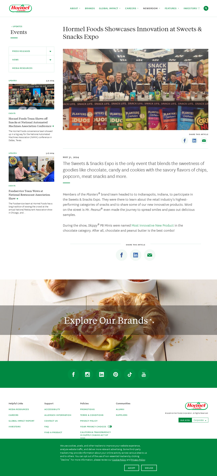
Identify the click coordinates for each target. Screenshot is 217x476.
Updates (13, 80)
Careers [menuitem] (131, 8)
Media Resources (22, 68)
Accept (131, 467)
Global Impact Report (21, 420)
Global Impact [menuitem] (109, 8)
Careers (13, 414)
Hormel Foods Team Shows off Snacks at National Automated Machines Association (30, 122)
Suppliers (121, 414)
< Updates (16, 26)
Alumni (120, 409)
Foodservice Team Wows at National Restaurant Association (29, 194)
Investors (15, 426)
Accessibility (52, 409)
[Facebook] (184, 140)
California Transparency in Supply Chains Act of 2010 (95, 434)
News (15, 59)
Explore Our (107, 320)
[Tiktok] (129, 374)
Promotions (87, 409)
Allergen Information (57, 414)
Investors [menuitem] (191, 8)
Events (12, 113)
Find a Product (53, 432)
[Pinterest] (115, 374)
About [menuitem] (74, 8)
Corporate (199, 420)
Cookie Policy (119, 459)
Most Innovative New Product (153, 225)
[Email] (204, 140)
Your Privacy (93, 426)
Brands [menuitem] (90, 8)
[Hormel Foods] (20, 8)
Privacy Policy (89, 420)
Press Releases (21, 51)
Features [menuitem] (171, 8)
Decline (149, 467)
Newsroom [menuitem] (151, 8)
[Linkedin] (194, 140)
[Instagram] (87, 374)
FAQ (46, 426)
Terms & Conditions (92, 414)
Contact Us (51, 420)
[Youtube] (144, 374)
